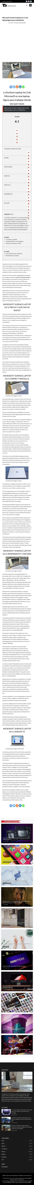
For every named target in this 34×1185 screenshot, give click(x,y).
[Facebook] (10, 86)
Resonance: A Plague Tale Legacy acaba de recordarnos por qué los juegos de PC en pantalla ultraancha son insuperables (21, 1127)
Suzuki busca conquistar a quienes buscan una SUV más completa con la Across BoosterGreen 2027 (21, 1119)
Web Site (10, 643)
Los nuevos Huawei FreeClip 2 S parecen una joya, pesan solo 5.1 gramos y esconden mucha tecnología (21, 1111)
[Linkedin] (20, 86)
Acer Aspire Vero (18, 630)
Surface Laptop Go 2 (20, 264)
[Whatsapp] (23, 86)
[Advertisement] (17, 42)
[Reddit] (17, 86)
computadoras (21, 275)
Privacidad (4, 1166)
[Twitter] (14, 86)
